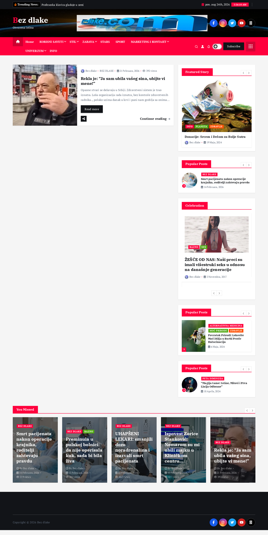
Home (30, 42)
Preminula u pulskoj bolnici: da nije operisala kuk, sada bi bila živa (225, 180)
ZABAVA (88, 42)
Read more (92, 109)
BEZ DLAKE (106, 70)
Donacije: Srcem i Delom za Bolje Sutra (215, 137)
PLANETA (201, 126)
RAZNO (224, 174)
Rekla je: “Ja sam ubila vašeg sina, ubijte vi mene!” (123, 81)
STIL (73, 42)
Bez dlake (91, 70)
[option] (217, 114)
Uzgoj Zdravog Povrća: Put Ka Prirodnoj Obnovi (226, 341)
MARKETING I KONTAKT (148, 42)
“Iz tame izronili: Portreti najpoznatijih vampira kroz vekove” (225, 386)
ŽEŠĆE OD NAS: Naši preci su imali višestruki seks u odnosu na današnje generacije (215, 264)
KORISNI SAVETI (51, 42)
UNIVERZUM (35, 51)
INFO (53, 51)
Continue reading (154, 119)
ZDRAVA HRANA (219, 335)
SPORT (120, 42)
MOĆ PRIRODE (218, 330)
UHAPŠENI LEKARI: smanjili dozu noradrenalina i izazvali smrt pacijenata (84, 448)
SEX (203, 247)
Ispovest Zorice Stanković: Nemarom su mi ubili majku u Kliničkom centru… (132, 448)
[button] (243, 73)
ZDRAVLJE (216, 126)
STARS (105, 42)
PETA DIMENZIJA (213, 380)
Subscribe (233, 46)
